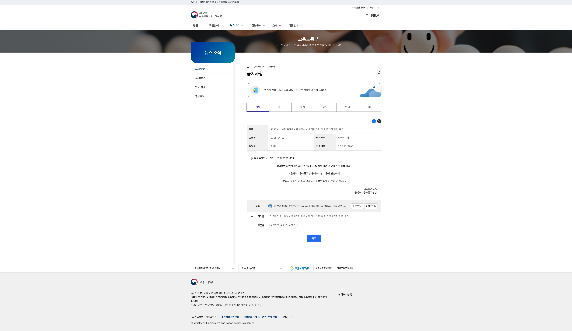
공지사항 (200, 69)
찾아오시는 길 (345, 294)
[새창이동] (300, 268)
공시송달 (200, 78)
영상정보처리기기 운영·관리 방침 (260, 316)
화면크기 (373, 7)
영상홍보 (200, 96)
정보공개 (256, 26)
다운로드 (356, 206)
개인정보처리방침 (230, 316)
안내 (347, 107)
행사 (302, 107)
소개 (274, 26)
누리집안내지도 (359, 7)
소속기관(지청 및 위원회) (207, 268)
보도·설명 (200, 87)
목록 (314, 238)
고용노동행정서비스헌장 (204, 316)
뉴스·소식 (235, 26)
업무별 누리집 (249, 268)
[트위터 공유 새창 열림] (379, 120)
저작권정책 (287, 316)
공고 (280, 107)
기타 (370, 107)
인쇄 (378, 72)
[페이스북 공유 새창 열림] (374, 120)
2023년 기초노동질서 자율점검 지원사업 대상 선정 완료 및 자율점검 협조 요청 (308, 216)
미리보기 (369, 206)
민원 (195, 26)
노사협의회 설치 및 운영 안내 (283, 225)
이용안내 (293, 26)
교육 (325, 107)
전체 (257, 107)
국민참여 (214, 26)
